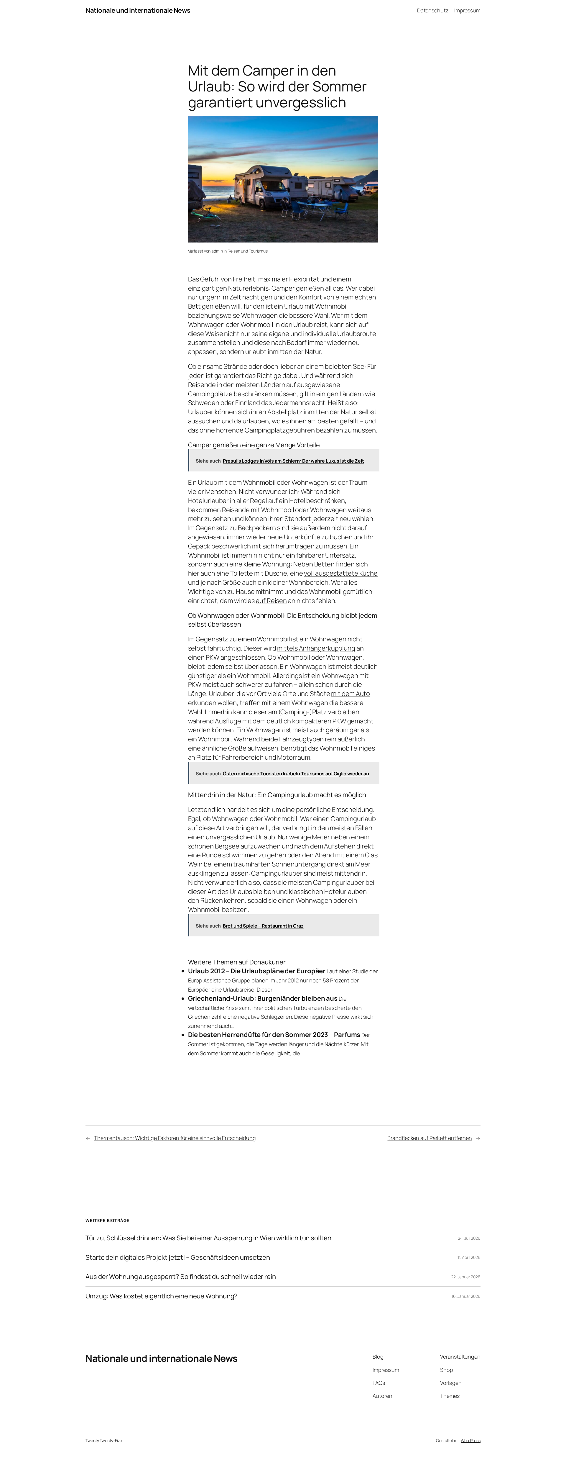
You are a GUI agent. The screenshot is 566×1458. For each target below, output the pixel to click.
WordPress (471, 1440)
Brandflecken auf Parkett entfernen (429, 1137)
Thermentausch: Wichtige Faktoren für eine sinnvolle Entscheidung (175, 1137)
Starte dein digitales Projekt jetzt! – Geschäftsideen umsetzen (177, 1257)
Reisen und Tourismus (248, 251)
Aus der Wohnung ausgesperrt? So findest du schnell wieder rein (180, 1276)
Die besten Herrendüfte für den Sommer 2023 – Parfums (274, 1034)
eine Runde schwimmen (223, 855)
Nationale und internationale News (137, 10)
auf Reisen (271, 600)
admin (217, 251)
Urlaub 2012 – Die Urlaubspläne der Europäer (257, 970)
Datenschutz (433, 10)
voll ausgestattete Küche (341, 573)
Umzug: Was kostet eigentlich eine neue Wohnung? (161, 1296)
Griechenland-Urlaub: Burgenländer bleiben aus (263, 998)
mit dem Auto (350, 693)
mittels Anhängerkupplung (316, 648)
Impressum (467, 10)
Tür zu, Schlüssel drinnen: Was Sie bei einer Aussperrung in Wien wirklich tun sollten (208, 1238)
